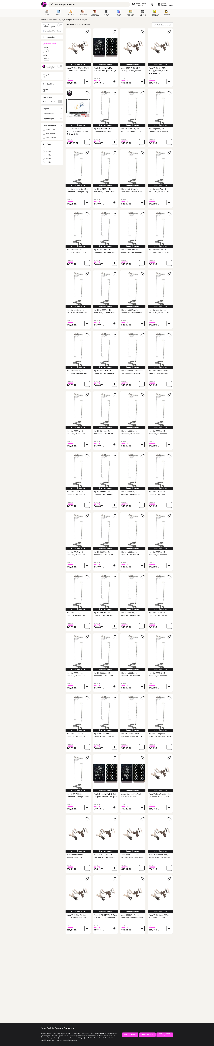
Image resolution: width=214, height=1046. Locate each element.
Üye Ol (163, 5)
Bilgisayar (62, 20)
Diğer (85, 20)
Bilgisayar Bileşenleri (74, 20)
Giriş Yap (169, 5)
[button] (77, 62)
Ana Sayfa (44, 20)
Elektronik (53, 20)
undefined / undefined (53, 31)
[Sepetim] (152, 4)
